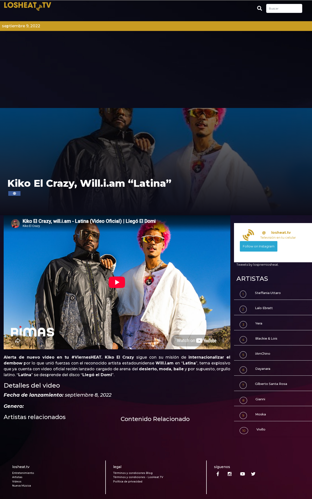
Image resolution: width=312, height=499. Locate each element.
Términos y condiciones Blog (133, 473)
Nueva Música (21, 485)
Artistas (17, 477)
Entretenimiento (23, 473)
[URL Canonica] (14, 193)
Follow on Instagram (258, 246)
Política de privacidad (127, 481)
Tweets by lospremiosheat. (257, 264)
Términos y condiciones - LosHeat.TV (138, 477)
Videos (16, 481)
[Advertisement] (156, 71)
